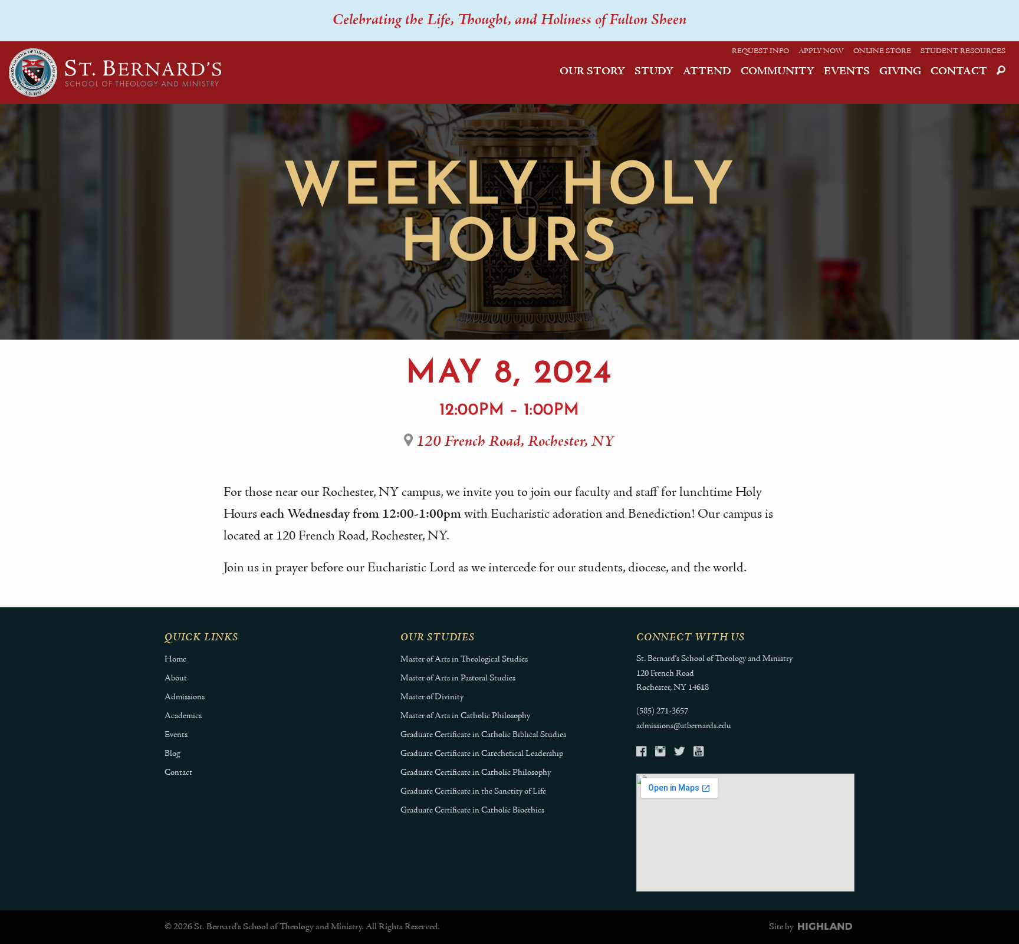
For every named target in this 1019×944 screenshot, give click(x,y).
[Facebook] (641, 753)
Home (175, 659)
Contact (959, 71)
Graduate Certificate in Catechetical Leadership (481, 753)
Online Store (882, 51)
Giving (900, 71)
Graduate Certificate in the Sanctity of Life (473, 791)
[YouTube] (698, 753)
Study (654, 71)
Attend (707, 71)
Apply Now (821, 51)
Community (777, 71)
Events (847, 71)
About (176, 678)
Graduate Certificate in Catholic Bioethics (472, 810)
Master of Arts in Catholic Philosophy (465, 716)
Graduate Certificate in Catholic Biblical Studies (483, 735)
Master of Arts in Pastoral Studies (457, 678)
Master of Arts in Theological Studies (464, 659)
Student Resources (963, 51)
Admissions (185, 697)
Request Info (760, 51)
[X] (679, 753)
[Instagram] (660, 753)
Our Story (592, 71)
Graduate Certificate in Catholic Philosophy (475, 772)
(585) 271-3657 (662, 711)
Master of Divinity (432, 697)
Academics (183, 716)
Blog (172, 753)
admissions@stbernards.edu (683, 726)
